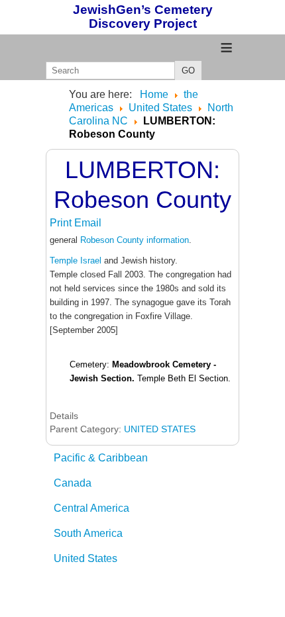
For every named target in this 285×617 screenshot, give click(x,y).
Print (62, 222)
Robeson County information (134, 240)
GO (188, 70)
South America (88, 533)
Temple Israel (75, 260)
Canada (72, 483)
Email (87, 222)
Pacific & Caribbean (101, 457)
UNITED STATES (160, 429)
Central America (91, 508)
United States (85, 558)
